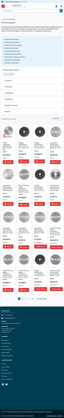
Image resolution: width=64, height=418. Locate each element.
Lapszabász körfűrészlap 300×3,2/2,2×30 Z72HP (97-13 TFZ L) (23, 231)
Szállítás (3, 364)
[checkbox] (6, 74)
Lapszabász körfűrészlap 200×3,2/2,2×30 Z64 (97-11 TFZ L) (39, 230)
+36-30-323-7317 (7, 315)
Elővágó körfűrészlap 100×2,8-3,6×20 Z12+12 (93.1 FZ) (39, 145)
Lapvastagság (9, 93)
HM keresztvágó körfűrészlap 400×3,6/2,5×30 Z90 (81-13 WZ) (55, 273)
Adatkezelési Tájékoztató (20, 416)
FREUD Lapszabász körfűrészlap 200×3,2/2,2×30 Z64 (7, 146)
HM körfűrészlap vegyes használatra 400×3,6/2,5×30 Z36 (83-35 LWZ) (23, 189)
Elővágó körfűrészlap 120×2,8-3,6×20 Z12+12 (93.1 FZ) (23, 145)
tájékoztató (31, 416)
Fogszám (7, 111)
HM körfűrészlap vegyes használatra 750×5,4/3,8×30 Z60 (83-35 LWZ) (55, 231)
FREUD (4, 152)
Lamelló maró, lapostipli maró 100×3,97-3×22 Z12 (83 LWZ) (55, 188)
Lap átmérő (8, 81)
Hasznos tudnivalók (6, 373)
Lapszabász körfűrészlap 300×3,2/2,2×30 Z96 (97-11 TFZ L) (8, 230)
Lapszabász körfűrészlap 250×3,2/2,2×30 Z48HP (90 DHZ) (8, 188)
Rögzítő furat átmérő (11, 105)
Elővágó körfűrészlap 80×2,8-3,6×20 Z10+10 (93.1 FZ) (39, 188)
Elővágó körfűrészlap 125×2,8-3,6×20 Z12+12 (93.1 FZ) (39, 273)
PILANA (20, 151)
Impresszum (4, 376)
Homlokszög (8, 87)
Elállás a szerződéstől (6, 379)
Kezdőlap (3, 19)
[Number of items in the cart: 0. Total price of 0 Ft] (61, 6)
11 (32, 299)
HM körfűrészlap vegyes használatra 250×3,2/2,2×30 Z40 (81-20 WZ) (23, 274)
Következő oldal (41, 299)
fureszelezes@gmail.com (9, 318)
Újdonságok (4, 370)
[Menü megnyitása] (3, 6)
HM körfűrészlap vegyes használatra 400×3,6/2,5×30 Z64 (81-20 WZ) (8, 274)
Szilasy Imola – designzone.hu (57, 416)
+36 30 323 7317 (23, 2)
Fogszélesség (9, 99)
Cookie (27, 416)
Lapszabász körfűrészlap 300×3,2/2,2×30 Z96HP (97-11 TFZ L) (55, 146)
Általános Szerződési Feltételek (7, 416)
